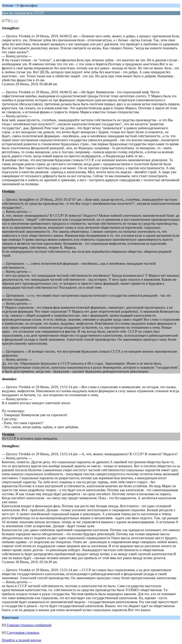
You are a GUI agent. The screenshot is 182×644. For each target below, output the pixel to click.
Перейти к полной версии (21, 640)
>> (16, 20)
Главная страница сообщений (29, 625)
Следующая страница (23, 632)
